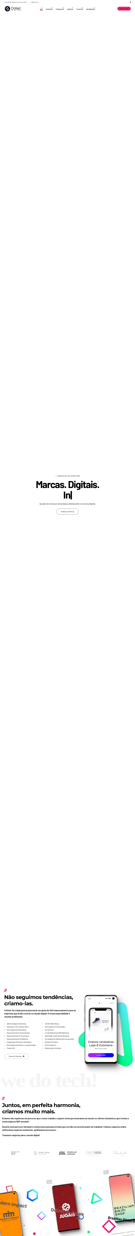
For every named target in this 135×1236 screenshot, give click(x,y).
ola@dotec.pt (34, 2)
